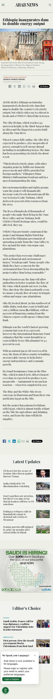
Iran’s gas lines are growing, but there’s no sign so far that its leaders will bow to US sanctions (18, 500)
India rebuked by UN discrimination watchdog (16, 485)
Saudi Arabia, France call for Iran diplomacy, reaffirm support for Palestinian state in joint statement (18, 625)
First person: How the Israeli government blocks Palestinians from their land (18, 643)
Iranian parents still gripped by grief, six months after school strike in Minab (18, 529)
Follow (45, 86)
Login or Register (11, 679)
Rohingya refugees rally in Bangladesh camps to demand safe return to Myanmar (17, 515)
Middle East (8, 637)
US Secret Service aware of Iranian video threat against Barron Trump (18, 473)
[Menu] (3, 4)
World (6, 618)
